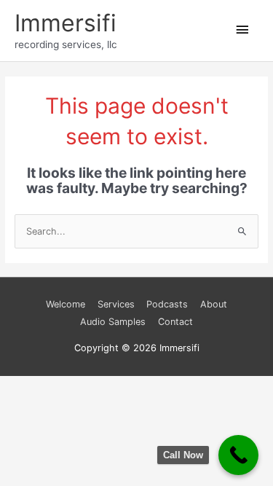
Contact (175, 321)
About (213, 304)
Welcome (65, 304)
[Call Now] (238, 455)
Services (116, 304)
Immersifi (65, 23)
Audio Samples (113, 321)
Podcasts (167, 304)
